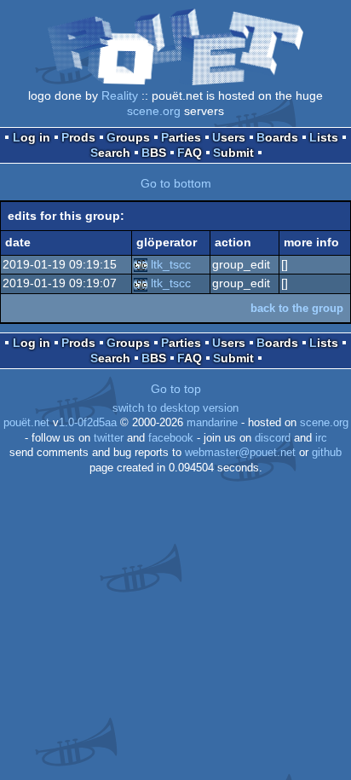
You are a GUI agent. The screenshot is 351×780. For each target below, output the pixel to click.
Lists (323, 137)
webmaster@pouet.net (240, 453)
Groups (128, 137)
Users (228, 137)
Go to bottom (176, 183)
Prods (78, 137)
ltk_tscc (171, 264)
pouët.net (26, 423)
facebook (170, 438)
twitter (109, 438)
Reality (119, 95)
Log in (31, 137)
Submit (233, 152)
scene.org (154, 111)
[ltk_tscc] (140, 264)
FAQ (189, 152)
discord (273, 438)
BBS (153, 152)
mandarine (212, 423)
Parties (181, 137)
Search (110, 152)
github (327, 453)
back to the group (296, 308)
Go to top (176, 389)
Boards (277, 137)
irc (321, 438)
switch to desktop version (175, 408)
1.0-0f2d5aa (88, 423)
